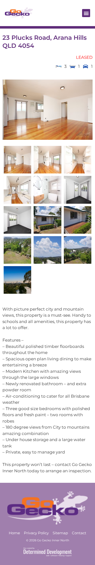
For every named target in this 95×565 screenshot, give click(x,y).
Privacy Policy (36, 533)
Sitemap (60, 533)
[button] (86, 13)
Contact (79, 533)
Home (14, 533)
